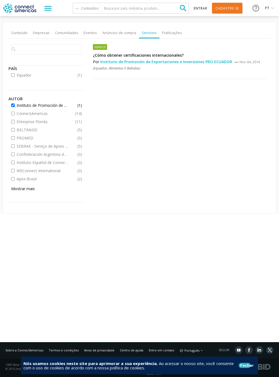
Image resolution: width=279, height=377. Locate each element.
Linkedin (259, 350)
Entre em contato (161, 350)
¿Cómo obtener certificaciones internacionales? (138, 55)
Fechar (245, 365)
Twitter (270, 350)
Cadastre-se (227, 8)
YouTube (238, 350)
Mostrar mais (23, 188)
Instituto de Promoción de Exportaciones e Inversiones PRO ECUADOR (166, 61)
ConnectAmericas (43, 113)
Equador (100, 68)
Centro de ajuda (131, 350)
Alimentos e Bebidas (124, 68)
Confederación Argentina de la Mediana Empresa (43, 154)
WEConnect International (43, 170)
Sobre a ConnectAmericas (24, 350)
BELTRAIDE (43, 129)
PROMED (43, 138)
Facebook (249, 350)
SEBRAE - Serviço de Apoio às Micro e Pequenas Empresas (43, 146)
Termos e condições (64, 350)
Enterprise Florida (43, 121)
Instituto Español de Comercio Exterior (43, 162)
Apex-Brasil (43, 178)
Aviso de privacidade (99, 350)
